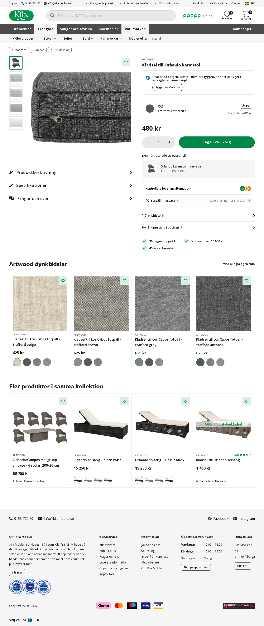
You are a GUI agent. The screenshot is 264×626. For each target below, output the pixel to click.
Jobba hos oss (150, 545)
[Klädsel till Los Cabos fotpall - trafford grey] (37, 362)
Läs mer (17, 572)
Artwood (148, 59)
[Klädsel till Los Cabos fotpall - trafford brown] (47, 362)
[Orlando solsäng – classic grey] (98, 480)
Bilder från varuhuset (155, 557)
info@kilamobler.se (59, 3)
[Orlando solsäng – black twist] (101, 424)
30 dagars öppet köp (102, 3)
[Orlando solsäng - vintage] (88, 480)
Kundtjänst (199, 3)
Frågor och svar (110, 557)
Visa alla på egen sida (239, 264)
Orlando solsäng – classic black (159, 460)
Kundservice (107, 545)
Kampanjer (242, 29)
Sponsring (148, 551)
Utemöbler (22, 29)
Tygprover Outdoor (167, 87)
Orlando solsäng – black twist (97, 460)
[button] (198, 108)
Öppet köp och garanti (114, 568)
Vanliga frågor (218, 3)
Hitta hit (243, 566)
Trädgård (45, 29)
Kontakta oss (108, 551)
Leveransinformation (113, 562)
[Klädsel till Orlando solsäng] (223, 424)
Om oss (236, 3)
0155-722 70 (32, 3)
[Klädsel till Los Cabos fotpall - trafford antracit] (27, 362)
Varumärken (135, 29)
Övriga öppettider (196, 567)
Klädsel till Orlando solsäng (218, 460)
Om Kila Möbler (151, 568)
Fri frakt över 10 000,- (136, 3)
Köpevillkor (106, 574)
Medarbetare (150, 562)
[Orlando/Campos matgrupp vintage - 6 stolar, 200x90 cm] (40, 424)
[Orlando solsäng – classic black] (108, 480)
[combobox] (111, 15)
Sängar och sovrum (76, 29)
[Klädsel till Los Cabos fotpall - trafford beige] (40, 303)
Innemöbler (108, 29)
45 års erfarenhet (169, 3)
